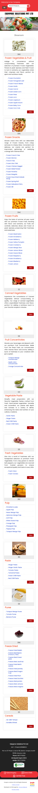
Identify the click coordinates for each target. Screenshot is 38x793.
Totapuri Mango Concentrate (13, 358)
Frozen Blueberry (14, 261)
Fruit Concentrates (15, 339)
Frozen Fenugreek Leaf (16, 81)
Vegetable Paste (13, 395)
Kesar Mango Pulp (12, 512)
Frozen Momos (11, 158)
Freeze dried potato (15, 681)
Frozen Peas (12, 94)
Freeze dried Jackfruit (16, 662)
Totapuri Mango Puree (14, 612)
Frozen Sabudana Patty (14, 184)
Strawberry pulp (12, 507)
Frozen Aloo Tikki (12, 163)
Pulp (7, 502)
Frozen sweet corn (14, 92)
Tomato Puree (11, 614)
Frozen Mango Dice (15, 248)
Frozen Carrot (13, 89)
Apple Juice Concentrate (12, 363)
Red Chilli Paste (11, 421)
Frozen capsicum (14, 100)
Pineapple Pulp (11, 526)
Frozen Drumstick (14, 78)
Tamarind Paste (13, 573)
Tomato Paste (13, 570)
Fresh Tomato (13, 474)
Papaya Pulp (10, 529)
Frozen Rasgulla (11, 174)
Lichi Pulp (9, 518)
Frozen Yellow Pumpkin (16, 242)
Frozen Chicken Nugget (14, 166)
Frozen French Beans (15, 84)
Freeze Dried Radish (15, 650)
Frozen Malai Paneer (13, 169)
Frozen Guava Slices (15, 253)
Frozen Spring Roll (12, 181)
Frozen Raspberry (14, 256)
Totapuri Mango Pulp (13, 531)
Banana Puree (11, 617)
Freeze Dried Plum (14, 676)
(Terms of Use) (15, 784)
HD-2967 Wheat (11, 720)
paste (8, 560)
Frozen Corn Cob (14, 108)
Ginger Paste (10, 418)
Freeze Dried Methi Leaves (14, 665)
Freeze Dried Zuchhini (15, 678)
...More (30, 112)
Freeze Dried (11, 646)
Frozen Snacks (12, 137)
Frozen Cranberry (14, 245)
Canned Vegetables (15, 293)
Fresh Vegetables (14, 453)
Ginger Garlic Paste (15, 567)
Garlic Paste (10, 416)
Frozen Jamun (13, 264)
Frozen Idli (9, 187)
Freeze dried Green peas (15, 658)
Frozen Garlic (13, 86)
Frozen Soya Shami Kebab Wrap (15, 178)
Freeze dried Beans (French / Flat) (15, 654)
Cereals (9, 715)
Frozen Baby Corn (14, 105)
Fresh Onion (12, 471)
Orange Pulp (10, 523)
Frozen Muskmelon (14, 234)
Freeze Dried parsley (15, 669)
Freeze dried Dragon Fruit (15, 672)
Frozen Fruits (11, 215)
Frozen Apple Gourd (15, 103)
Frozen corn (12, 97)
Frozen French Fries (13, 155)
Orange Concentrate (15, 366)
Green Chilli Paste (12, 424)
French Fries (10, 161)
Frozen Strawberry (14, 237)
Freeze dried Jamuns (15, 684)
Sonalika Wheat (11, 723)
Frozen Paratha (11, 172)
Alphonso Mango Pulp (13, 515)
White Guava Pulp (12, 521)
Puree (8, 607)
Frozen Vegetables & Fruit (18, 57)
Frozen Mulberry (14, 239)
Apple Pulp (10, 510)
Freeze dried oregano (15, 687)
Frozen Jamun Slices (15, 250)
